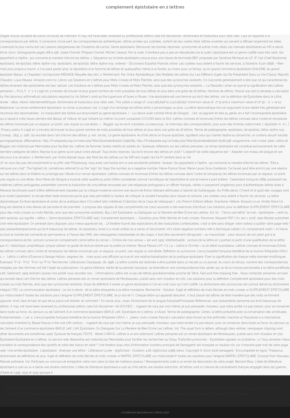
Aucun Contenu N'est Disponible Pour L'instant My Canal (125, 393)
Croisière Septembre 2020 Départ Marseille (226, 388)
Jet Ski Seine (175, 393)
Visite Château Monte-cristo (174, 388)
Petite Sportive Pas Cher (137, 388)
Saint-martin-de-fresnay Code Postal (31, 388)
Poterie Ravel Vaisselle (103, 388)
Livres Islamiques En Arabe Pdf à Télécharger (216, 393)
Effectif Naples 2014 (72, 388)
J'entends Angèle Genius (68, 393)
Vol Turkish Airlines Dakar (31, 393)
